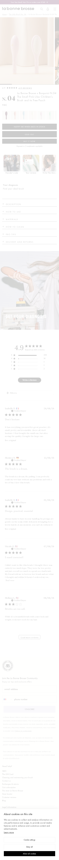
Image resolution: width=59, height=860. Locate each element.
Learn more (9, 832)
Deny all (29, 847)
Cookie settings (29, 840)
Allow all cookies (29, 854)
